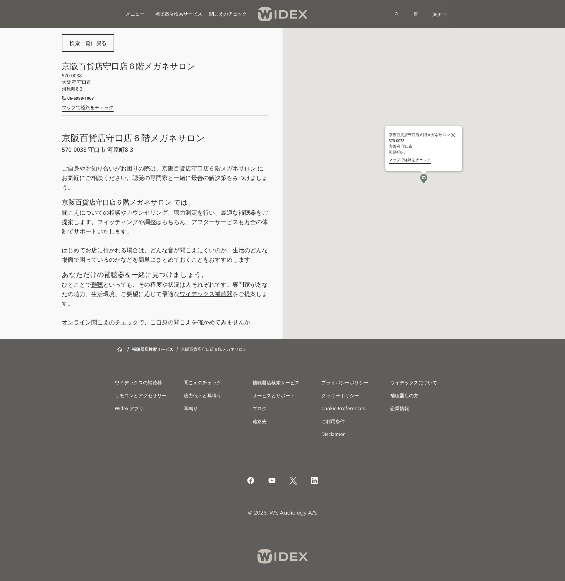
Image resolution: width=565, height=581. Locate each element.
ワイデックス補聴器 (206, 294)
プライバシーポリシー (344, 382)
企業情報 (399, 408)
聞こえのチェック (202, 382)
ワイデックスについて (413, 382)
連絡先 (259, 421)
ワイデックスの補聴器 (138, 382)
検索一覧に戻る (88, 42)
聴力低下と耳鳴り (202, 395)
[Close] (453, 135)
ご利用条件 (333, 421)
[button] (423, 178)
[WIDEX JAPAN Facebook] (250, 480)
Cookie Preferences (343, 408)
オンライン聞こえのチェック (100, 322)
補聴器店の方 (404, 395)
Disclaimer (333, 434)
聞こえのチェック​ (228, 14)
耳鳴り (191, 408)
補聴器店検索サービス (178, 14)
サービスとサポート (273, 395)
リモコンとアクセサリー (141, 395)
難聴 (97, 284)
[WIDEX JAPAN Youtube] (272, 480)
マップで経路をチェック (88, 107)
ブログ (259, 408)
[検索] (397, 14)
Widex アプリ (129, 408)
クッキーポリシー (340, 395)
